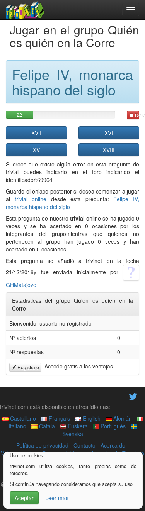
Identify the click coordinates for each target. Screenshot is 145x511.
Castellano (22, 418)
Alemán (122, 418)
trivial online (31, 199)
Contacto (84, 445)
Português (112, 426)
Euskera (77, 426)
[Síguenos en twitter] (133, 395)
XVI (108, 133)
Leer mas (56, 498)
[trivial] (25, 9)
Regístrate (27, 367)
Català (46, 426)
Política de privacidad (42, 445)
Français (58, 418)
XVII (36, 133)
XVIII (108, 150)
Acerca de (113, 445)
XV (36, 150)
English (91, 418)
